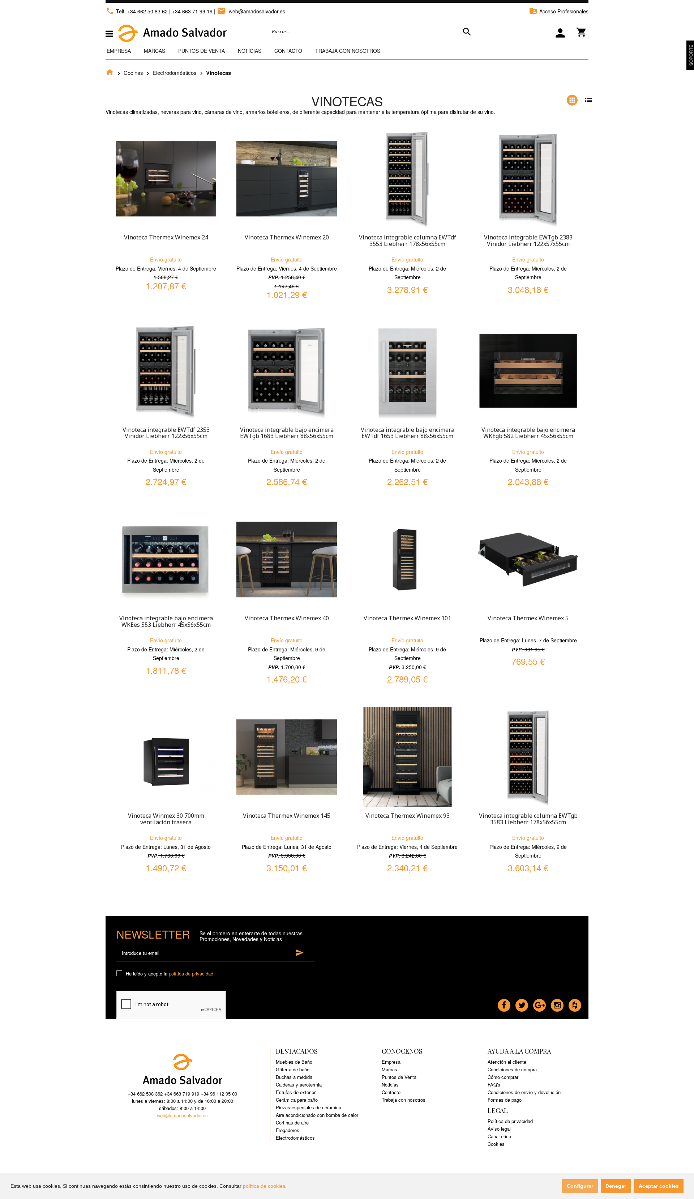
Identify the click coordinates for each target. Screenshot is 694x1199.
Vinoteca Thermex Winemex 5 (528, 618)
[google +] (539, 1003)
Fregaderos (287, 1130)
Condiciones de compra (512, 1069)
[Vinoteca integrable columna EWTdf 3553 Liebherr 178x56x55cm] (407, 178)
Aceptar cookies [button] (659, 1186)
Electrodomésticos (175, 72)
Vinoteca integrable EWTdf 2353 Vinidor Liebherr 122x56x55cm (166, 433)
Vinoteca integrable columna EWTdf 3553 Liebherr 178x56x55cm (407, 240)
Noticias (249, 50)
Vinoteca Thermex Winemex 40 (287, 618)
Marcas (154, 50)
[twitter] (521, 1003)
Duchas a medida (294, 1076)
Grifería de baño (292, 1069)
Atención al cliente (507, 1061)
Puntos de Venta (201, 50)
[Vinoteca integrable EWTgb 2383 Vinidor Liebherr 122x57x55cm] (528, 178)
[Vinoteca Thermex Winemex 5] (528, 559)
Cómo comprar (503, 1076)
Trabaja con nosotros (403, 1099)
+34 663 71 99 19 (192, 11)
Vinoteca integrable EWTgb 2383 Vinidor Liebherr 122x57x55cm (528, 240)
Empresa (119, 50)
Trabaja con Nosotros (347, 50)
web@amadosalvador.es (182, 1115)
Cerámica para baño (297, 1099)
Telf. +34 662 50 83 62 (137, 11)
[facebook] (504, 1003)
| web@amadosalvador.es (249, 11)
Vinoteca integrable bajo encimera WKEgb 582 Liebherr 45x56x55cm (528, 433)
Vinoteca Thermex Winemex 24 (166, 237)
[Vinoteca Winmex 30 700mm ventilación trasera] (166, 757)
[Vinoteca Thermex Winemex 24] (166, 178)
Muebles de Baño (294, 1061)
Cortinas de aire (292, 1122)
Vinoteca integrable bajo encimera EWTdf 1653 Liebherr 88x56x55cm (407, 433)
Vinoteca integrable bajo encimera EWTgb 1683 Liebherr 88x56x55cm (287, 433)
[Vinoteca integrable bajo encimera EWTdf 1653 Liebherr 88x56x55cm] (407, 371)
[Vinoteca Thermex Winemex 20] (286, 178)
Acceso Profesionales (558, 11)
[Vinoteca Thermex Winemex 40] (286, 559)
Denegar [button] (615, 1186)
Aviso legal (499, 1128)
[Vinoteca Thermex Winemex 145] (286, 757)
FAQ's (494, 1084)
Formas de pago (505, 1099)
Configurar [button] (580, 1186)
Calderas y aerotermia (299, 1084)
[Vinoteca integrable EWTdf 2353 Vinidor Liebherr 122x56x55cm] (166, 371)
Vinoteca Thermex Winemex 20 (287, 237)
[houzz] (575, 1003)
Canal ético (499, 1136)
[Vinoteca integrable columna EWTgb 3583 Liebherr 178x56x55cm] (528, 757)
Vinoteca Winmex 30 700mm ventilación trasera (166, 819)
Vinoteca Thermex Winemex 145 (286, 816)
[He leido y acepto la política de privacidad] (120, 974)
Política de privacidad (510, 1121)
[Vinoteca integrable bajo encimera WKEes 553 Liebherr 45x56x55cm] (166, 559)
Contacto (288, 50)
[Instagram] (557, 1003)
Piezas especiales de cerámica (308, 1107)
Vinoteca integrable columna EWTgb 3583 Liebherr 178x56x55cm (528, 819)
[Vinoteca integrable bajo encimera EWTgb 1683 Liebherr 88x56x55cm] (286, 371)
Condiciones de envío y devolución (524, 1092)
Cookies (496, 1143)
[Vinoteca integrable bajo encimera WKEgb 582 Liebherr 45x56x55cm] (528, 371)
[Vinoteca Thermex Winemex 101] (407, 559)
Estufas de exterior (296, 1092)
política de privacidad (191, 973)
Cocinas (133, 72)
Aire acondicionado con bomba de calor (317, 1114)
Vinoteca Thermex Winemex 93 (407, 816)
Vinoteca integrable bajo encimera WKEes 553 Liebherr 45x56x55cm (166, 621)
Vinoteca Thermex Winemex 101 (407, 618)
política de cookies (264, 1186)
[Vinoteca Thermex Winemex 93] (407, 757)
